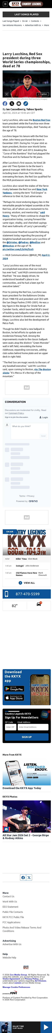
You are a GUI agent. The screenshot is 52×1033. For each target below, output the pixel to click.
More (46, 25)
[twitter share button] (12, 103)
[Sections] (5, 4)
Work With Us (10, 901)
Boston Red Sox (41, 120)
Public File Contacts (13, 912)
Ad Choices (40, 981)
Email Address (24, 722)
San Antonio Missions (12, 25)
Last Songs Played (11, 21)
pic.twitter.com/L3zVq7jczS (18, 249)
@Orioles (11, 242)
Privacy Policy (32, 979)
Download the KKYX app (13, 676)
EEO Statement (10, 906)
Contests (35, 21)
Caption (42, 94)
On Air (25, 21)
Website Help (9, 957)
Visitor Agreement (11, 979)
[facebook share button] (5, 103)
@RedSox (35, 242)
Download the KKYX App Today (22, 788)
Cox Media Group (18, 975)
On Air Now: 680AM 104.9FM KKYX (27, 550)
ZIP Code (9, 722)
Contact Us (8, 896)
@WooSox (8, 246)
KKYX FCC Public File (13, 917)
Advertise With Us (33, 25)
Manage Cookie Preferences (16, 987)
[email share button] (18, 103)
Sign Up (27, 737)
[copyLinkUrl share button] (25, 103)
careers (18, 983)
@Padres (23, 242)
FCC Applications (11, 922)
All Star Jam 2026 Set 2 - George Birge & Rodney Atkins (26, 837)
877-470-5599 (28, 594)
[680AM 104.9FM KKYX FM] (26, 4)
